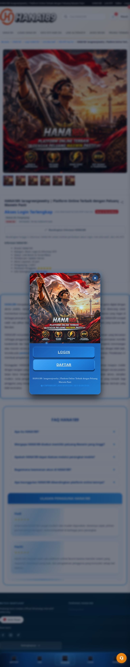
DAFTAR (64, 365)
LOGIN (64, 352)
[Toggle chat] (121, 658)
